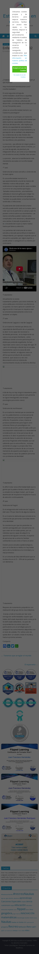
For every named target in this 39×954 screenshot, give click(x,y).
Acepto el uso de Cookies (19, 69)
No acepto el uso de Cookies (20, 76)
